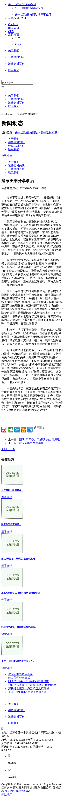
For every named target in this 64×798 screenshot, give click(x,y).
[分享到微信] (10, 429)
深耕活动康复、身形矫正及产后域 (28, 688)
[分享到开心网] (23, 429)
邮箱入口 (13, 27)
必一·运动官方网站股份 (29, 7)
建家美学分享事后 (19, 677)
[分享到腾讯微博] (17, 429)
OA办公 (13, 24)
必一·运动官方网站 (26, 132)
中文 (17, 38)
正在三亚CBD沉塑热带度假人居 (27, 692)
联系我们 (13, 70)
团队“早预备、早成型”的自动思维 (39, 439)
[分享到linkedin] (30, 429)
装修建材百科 (16, 63)
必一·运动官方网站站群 (22, 4)
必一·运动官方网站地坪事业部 (33, 14)
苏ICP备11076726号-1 (17, 791)
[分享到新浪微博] (4, 429)
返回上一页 (8, 449)
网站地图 (6, 794)
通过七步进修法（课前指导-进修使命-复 (32, 684)
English (19, 44)
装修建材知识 (16, 57)
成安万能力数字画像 (31, 443)
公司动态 (6, 155)
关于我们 (13, 50)
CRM (11, 31)
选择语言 (13, 34)
